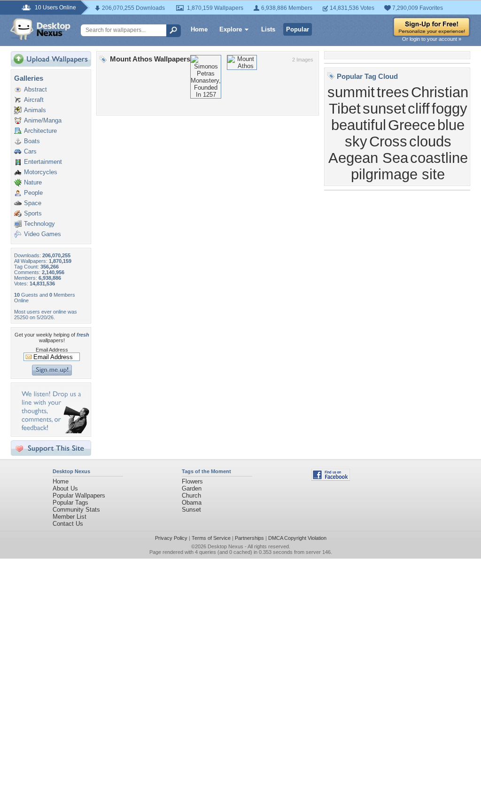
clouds (430, 141)
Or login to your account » (431, 39)
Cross (388, 141)
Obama (192, 502)
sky (356, 141)
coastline (439, 158)
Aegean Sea (368, 158)
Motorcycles (40, 172)
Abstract (35, 89)
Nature (33, 182)
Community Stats (76, 509)
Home (199, 29)
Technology (39, 223)
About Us (65, 488)
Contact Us (68, 523)
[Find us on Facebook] (330, 478)
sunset (384, 108)
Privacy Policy (171, 538)
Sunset (191, 509)
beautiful (358, 125)
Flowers (192, 481)
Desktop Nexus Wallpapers (40, 29)
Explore (230, 29)
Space (32, 203)
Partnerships (249, 538)
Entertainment (43, 161)
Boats (32, 141)
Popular (297, 29)
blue (451, 125)
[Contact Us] (53, 431)
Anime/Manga (43, 120)
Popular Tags (70, 502)
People (33, 192)
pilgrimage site (398, 174)
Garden (192, 488)
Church (191, 495)
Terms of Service (211, 538)
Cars (30, 151)
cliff (419, 108)
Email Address (52, 350)
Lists (268, 29)
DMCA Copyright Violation (297, 538)
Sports (33, 213)
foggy (449, 108)
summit (351, 92)
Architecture (40, 130)
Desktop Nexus (225, 546)
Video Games (42, 234)
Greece (411, 125)
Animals (35, 110)
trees (393, 92)
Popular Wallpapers (79, 495)
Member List (69, 516)
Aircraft (34, 99)
